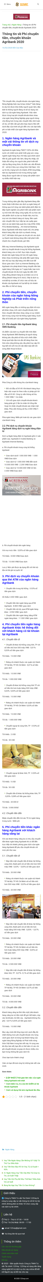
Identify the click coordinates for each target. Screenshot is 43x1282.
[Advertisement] (21, 520)
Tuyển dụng (6, 1257)
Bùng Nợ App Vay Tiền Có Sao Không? (19, 1185)
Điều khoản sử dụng (10, 1250)
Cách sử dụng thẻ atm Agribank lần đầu (23, 1090)
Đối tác (4, 1260)
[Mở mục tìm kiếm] (38, 4)
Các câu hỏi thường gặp (11, 1246)
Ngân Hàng (16, 25)
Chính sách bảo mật (10, 1253)
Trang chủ (6, 25)
